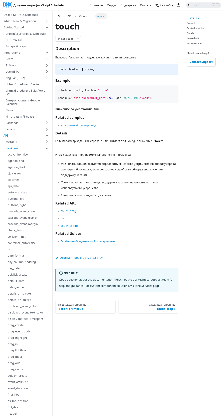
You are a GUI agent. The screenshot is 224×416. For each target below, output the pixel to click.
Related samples (195, 28)
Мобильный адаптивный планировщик (88, 241)
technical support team (154, 280)
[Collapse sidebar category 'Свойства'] (47, 148)
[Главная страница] (58, 16)
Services (146, 286)
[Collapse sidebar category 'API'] (47, 135)
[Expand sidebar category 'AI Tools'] (47, 65)
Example (191, 23)
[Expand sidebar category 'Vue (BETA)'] (47, 71)
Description (193, 17)
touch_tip (67, 218)
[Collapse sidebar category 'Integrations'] (47, 52)
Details (190, 33)
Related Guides (194, 43)
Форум (111, 5)
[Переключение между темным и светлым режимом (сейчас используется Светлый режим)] (178, 5)
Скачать (145, 5)
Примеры (96, 5)
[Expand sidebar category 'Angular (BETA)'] (47, 78)
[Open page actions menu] (78, 39)
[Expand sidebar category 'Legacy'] (47, 129)
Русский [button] (165, 5)
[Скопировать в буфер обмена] (174, 90)
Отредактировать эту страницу (81, 258)
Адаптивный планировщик (79, 125)
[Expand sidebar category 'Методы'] (47, 142)
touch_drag (68, 211)
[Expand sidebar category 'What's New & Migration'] (47, 21)
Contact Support (201, 62)
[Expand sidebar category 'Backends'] (47, 123)
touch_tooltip (70, 226)
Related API (193, 38)
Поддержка (128, 5)
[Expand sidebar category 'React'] (47, 59)
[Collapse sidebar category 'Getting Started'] (47, 27)
